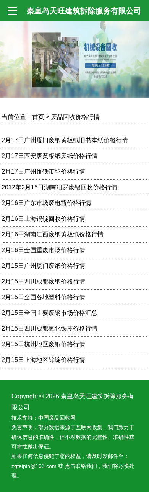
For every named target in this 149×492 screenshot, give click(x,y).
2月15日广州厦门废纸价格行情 (43, 265)
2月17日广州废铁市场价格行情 (43, 171)
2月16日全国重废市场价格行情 (43, 250)
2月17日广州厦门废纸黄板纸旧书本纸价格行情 (65, 140)
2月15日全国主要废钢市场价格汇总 (49, 313)
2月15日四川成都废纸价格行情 (43, 281)
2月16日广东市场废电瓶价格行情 (46, 203)
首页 (38, 117)
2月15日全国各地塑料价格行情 (43, 297)
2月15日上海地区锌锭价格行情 (43, 360)
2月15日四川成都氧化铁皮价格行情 (49, 328)
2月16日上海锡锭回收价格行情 (43, 218)
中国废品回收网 (57, 418)
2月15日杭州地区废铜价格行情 (43, 344)
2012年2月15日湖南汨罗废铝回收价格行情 (59, 187)
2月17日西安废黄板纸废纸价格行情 (49, 156)
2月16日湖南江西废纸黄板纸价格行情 (53, 234)
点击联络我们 (81, 466)
